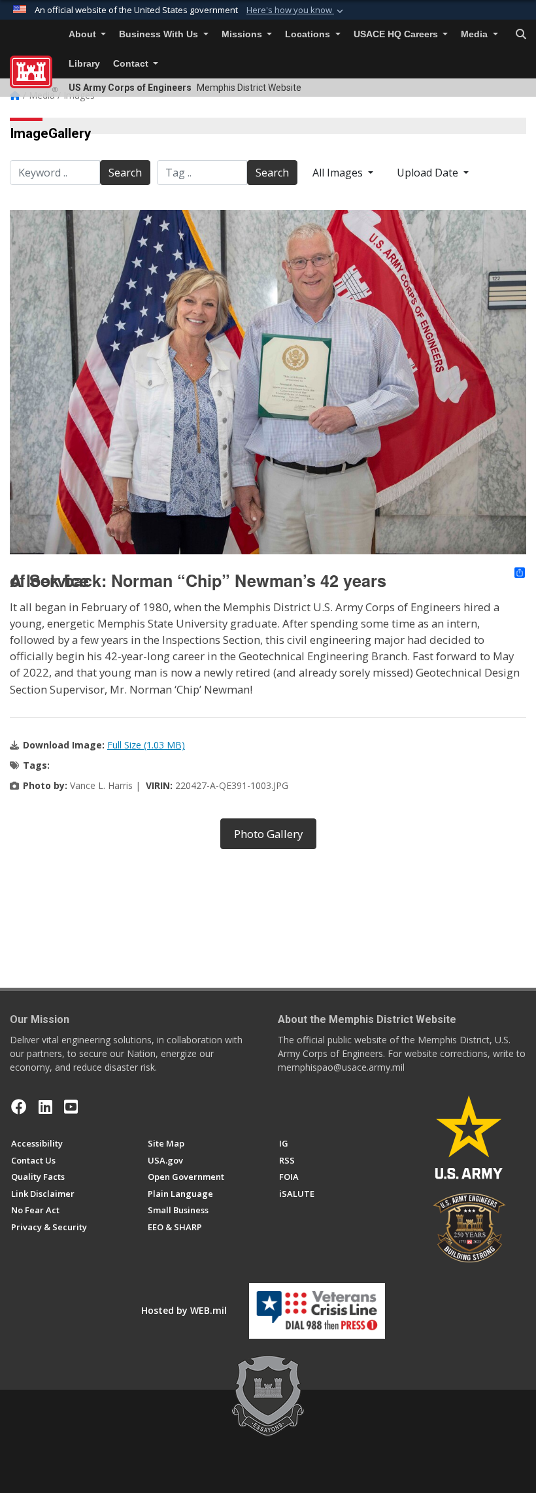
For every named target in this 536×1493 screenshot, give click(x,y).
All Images (338, 172)
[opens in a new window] (45, 1106)
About (84, 34)
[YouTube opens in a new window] (71, 1106)
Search (125, 172)
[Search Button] (521, 35)
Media (475, 34)
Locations (309, 34)
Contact (132, 64)
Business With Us (160, 34)
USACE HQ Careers (397, 34)
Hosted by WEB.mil (184, 1310)
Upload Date (429, 172)
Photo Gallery (268, 833)
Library (84, 64)
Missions (243, 34)
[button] (296, 10)
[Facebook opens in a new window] (19, 1106)
